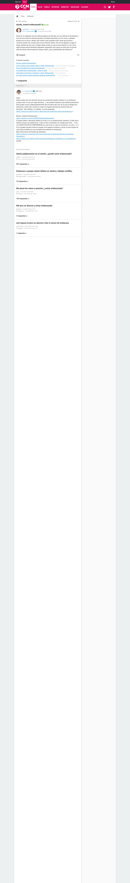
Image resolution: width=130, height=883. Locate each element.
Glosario (84, 7)
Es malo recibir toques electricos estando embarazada (35, 75)
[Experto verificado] (36, 31)
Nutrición (55, 7)
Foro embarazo (60, 73)
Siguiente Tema (72, 21)
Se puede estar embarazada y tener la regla (31, 70)
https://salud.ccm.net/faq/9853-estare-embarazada (34, 118)
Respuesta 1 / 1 (21, 86)
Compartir (22, 55)
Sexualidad (75, 7)
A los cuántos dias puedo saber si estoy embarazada (35, 66)
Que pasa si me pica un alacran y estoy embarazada (35, 73)
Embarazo (30, 16)
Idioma (113, 2)
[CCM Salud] (22, 7)
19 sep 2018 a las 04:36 (44, 31)
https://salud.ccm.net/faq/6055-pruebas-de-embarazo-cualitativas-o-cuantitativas (45, 139)
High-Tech (18, 2)
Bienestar (65, 7)
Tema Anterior (22, 21)
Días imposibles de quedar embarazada (30, 68)
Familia (47, 7)
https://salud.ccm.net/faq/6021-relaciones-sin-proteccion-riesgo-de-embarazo (44, 111)
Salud (24, 2)
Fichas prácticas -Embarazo (65, 66)
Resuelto (46, 25)
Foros (33, 7)
